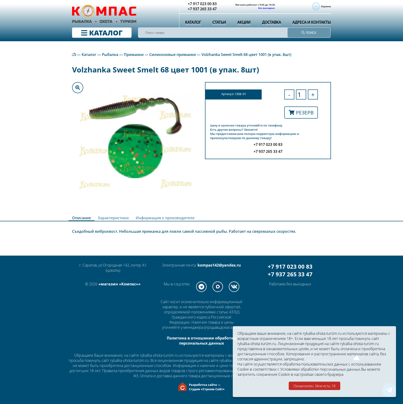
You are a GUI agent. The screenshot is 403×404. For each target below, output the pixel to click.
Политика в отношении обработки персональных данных (201, 341)
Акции (243, 22)
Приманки (134, 54)
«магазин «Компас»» (119, 284)
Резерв (305, 112)
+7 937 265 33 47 (290, 274)
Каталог (193, 22)
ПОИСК (310, 32)
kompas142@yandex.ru (219, 265)
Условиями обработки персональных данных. (320, 369)
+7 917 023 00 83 (290, 266)
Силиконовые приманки (172, 54)
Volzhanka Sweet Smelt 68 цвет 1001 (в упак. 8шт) (246, 54)
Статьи (219, 22)
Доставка (271, 22)
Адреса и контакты (311, 22)
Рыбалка (110, 54)
